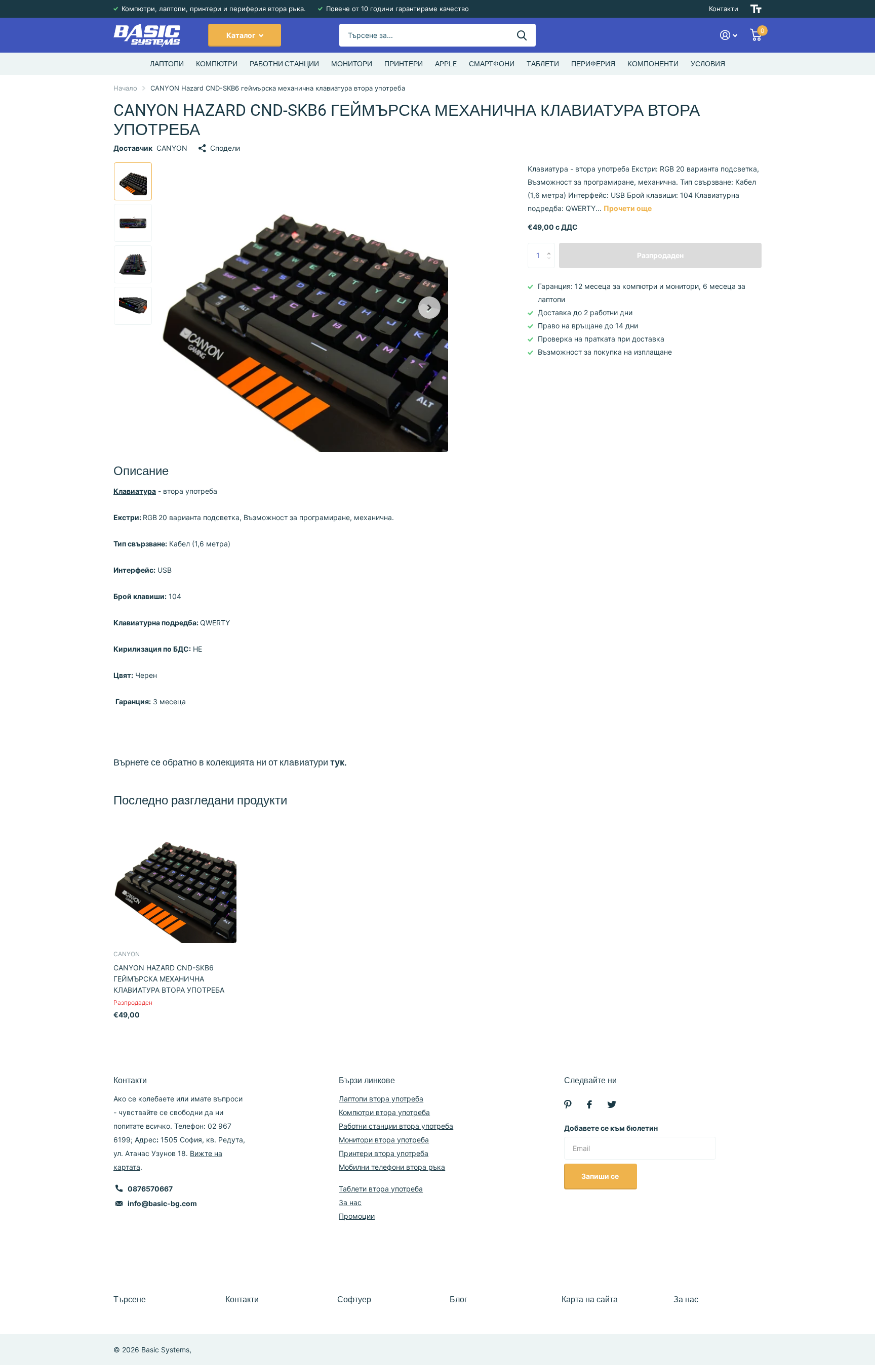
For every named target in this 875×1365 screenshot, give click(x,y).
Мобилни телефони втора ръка (392, 1167)
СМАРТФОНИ (491, 64)
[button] (429, 307)
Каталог (241, 35)
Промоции (357, 1216)
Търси (522, 35)
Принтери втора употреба (383, 1153)
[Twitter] (611, 1104)
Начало (125, 88)
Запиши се (600, 1176)
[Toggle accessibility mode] (756, 9)
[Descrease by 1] (551, 264)
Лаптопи (167, 64)
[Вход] (729, 35)
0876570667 (150, 1188)
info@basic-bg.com (162, 1203)
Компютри (216, 64)
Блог (458, 1299)
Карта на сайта (590, 1299)
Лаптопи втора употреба (381, 1098)
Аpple (446, 64)
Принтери (403, 64)
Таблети (543, 64)
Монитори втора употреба (384, 1139)
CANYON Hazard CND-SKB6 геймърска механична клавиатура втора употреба (168, 978)
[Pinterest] (568, 1104)
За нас (350, 1202)
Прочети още (628, 208)
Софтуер (354, 1299)
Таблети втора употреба (381, 1188)
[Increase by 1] (551, 246)
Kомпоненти (653, 64)
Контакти (723, 9)
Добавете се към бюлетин (611, 1128)
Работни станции (284, 64)
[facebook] (589, 1104)
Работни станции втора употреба (396, 1126)
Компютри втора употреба (384, 1112)
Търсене (129, 1299)
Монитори (351, 64)
